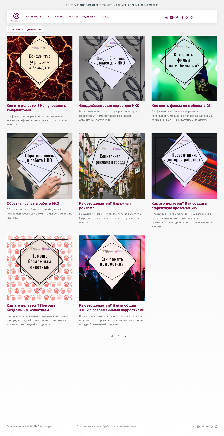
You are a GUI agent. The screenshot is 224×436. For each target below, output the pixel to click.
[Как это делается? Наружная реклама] (112, 166)
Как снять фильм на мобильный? (181, 106)
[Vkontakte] (166, 17)
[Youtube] (172, 17)
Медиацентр (90, 16)
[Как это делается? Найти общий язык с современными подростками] (112, 268)
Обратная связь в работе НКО (33, 203)
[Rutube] (177, 17)
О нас (105, 16)
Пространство (55, 16)
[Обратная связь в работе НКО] (39, 166)
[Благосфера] (16, 17)
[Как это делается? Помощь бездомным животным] (39, 268)
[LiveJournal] (186, 17)
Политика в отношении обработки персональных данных (107, 426)
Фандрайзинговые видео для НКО (109, 106)
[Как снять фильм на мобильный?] (184, 68)
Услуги (73, 16)
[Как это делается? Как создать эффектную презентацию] (184, 166)
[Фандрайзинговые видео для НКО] (112, 68)
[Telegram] (181, 17)
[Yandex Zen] (191, 17)
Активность (33, 16)
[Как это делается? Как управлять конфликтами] (39, 68)
